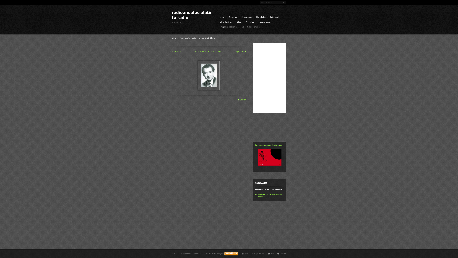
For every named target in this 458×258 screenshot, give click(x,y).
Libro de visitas (226, 22)
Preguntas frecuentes (228, 27)
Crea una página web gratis (214, 254)
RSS (272, 254)
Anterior (177, 51)
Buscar (284, 2)
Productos (250, 22)
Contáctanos (246, 17)
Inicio (222, 17)
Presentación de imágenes (209, 51)
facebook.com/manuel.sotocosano (268, 145)
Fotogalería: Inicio (188, 38)
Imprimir (283, 254)
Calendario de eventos (251, 27)
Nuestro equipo (265, 22)
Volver (243, 99)
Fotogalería (274, 17)
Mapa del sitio (259, 254)
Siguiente (240, 51)
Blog (239, 22)
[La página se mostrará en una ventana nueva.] (209, 89)
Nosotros (233, 17)
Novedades (260, 17)
